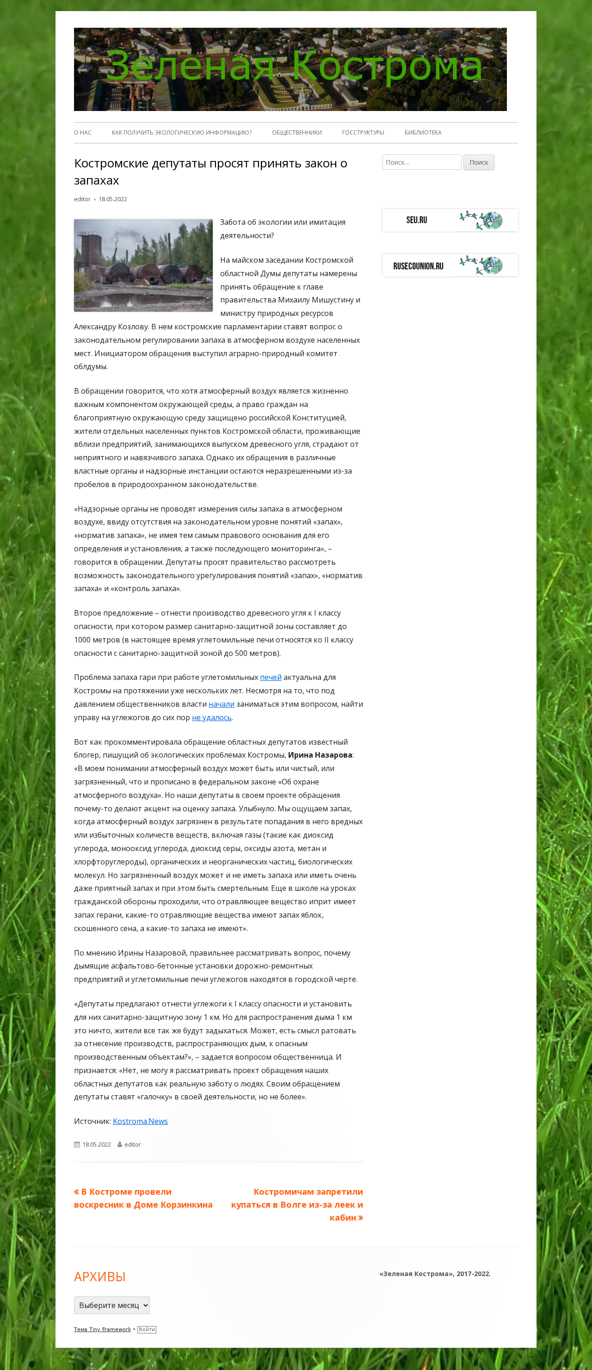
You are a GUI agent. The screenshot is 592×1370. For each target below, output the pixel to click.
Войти (147, 1330)
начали (221, 704)
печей (271, 677)
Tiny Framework (110, 1330)
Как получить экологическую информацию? (182, 132)
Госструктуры (363, 132)
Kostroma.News (140, 1121)
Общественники (297, 132)
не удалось (212, 717)
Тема (81, 1330)
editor (82, 199)
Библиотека (423, 132)
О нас (83, 132)
